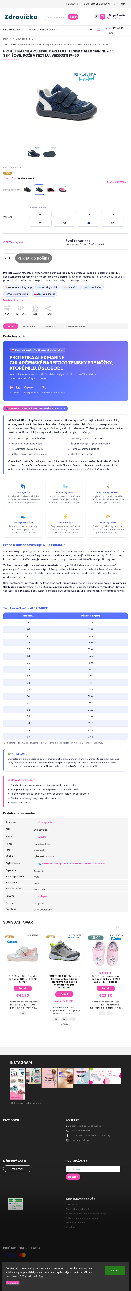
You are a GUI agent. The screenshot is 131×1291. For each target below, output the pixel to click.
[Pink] (62, 189)
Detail (23, 994)
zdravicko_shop (79, 1140)
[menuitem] (14, 29)
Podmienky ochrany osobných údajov (87, 1213)
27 (14, 1019)
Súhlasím (115, 1270)
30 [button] (64, 222)
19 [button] (40, 214)
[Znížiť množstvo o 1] (5, 258)
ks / (17, 1168)
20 (97, 1016)
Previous (119, 928)
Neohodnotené (26, 178)
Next (123, 928)
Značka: (117, 182)
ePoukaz (70, 1227)
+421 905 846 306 (80, 1130)
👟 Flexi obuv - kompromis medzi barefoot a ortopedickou (71, 863)
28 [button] (112, 214)
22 (114, 1016)
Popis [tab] (11, 326)
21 (106, 1016)
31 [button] (88, 222)
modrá (42, 836)
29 (31, 1019)
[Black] (51, 189)
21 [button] (64, 214)
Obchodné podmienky (97, 4)
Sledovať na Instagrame (27, 1103)
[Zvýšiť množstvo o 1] (12, 258)
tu (41, 1276)
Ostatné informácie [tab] (74, 326)
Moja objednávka (75, 1222)
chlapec (43, 896)
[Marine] (39, 189)
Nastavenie (12, 1282)
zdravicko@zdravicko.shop (86, 1126)
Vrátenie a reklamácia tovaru (82, 1218)
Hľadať (73, 16)
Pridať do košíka (33, 258)
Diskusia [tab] (50, 326)
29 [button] (40, 222)
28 (23, 1019)
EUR (123, 4)
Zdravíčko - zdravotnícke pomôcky (90, 1135)
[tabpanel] (22, 980)
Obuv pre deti (46, 822)
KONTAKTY (72, 4)
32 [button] (112, 222)
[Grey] (27, 189)
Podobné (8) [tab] (30, 326)
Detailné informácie (13, 300)
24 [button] (88, 214)
